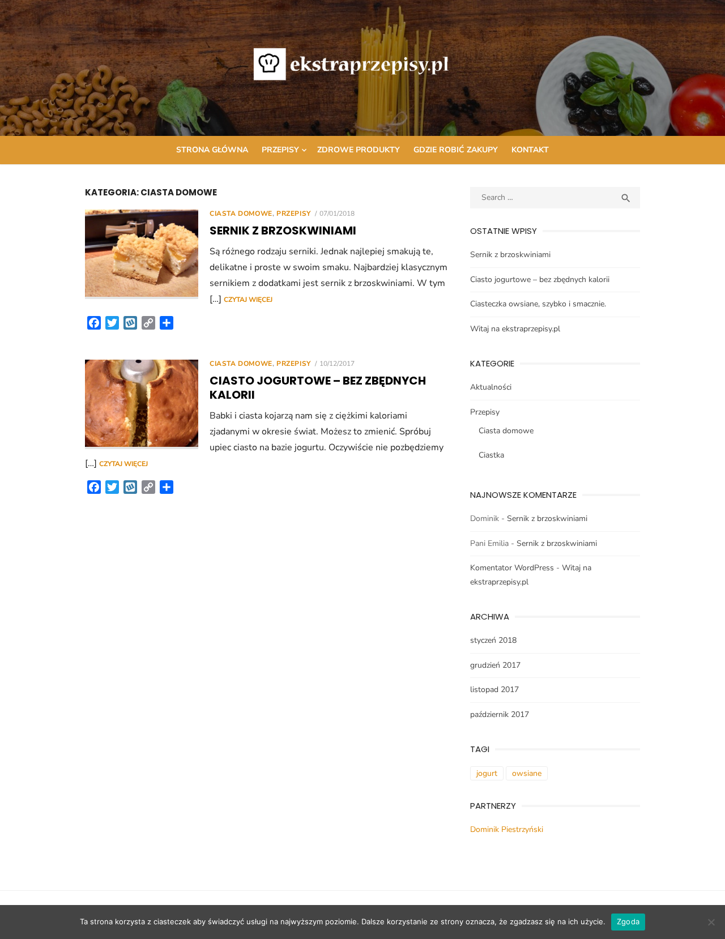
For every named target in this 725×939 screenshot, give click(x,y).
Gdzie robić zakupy (455, 149)
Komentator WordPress (512, 567)
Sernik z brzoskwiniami (283, 230)
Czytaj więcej (248, 299)
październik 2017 (499, 714)
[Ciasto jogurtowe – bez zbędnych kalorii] (141, 404)
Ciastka (491, 455)
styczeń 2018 (493, 640)
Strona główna (212, 149)
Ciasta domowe (241, 213)
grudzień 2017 (495, 665)
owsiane (526, 773)
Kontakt (530, 149)
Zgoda (628, 921)
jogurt (486, 773)
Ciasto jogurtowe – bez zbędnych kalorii (318, 388)
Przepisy (280, 149)
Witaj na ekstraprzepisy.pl (515, 328)
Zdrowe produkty (358, 149)
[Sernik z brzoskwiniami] (141, 254)
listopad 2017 (494, 689)
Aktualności (490, 387)
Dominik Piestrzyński (506, 829)
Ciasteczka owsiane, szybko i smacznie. (538, 303)
